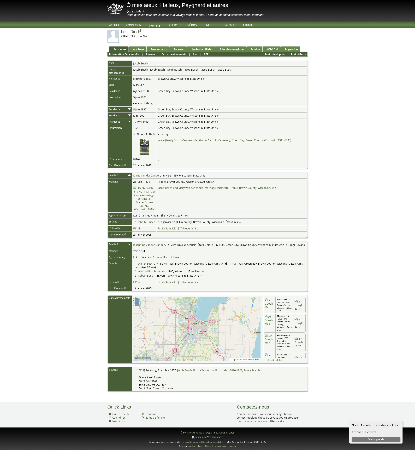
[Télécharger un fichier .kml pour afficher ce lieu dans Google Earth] (299, 308)
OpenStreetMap (240, 359)
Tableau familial (189, 228)
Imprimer (155, 25)
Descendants (159, 49)
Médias (192, 25)
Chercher (176, 25)
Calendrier (118, 417)
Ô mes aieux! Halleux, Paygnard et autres (177, 5)
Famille (255, 49)
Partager (230, 25)
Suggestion (291, 49)
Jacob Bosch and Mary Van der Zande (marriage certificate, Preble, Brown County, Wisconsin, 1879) (218, 188)
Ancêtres (138, 49)
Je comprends (376, 439)
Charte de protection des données (220, 446)
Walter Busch (146, 263)
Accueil (114, 25)
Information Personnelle (124, 54)
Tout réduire (298, 54)
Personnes (119, 49)
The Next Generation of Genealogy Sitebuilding (202, 442)
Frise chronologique (231, 49)
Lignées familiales (202, 49)
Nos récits (118, 421)
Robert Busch (146, 275)
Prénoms (150, 414)
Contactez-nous (253, 407)
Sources (150, 54)
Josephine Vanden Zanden (149, 245)
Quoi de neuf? (120, 414)
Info (208, 25)
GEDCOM (272, 49)
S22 (142, 370)
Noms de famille (155, 417)
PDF (206, 54)
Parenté (179, 49)
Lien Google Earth (276, 360)
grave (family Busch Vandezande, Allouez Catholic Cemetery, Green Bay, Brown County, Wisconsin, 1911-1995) (224, 140)
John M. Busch (146, 222)
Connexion (133, 25)
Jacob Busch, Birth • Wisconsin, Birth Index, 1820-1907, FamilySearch (218, 370)
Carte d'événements (173, 54)
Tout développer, (275, 54)
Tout (195, 54)
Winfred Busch (147, 271)
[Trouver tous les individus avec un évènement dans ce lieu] (204, 78)
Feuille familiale (167, 228)
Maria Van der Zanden (146, 175)
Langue (248, 25)
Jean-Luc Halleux (195, 446)
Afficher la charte (364, 432)
